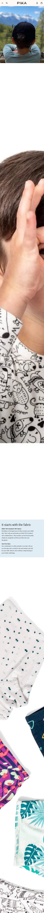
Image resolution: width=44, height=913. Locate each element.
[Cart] (41, 3)
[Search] (7, 3)
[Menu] (2, 3)
